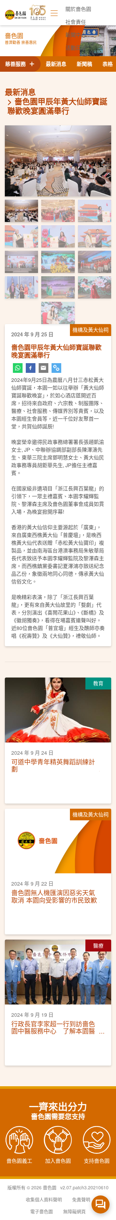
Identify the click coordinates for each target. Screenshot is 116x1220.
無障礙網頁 (74, 1211)
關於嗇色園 (78, 9)
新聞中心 (75, 34)
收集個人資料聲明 (44, 1199)
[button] (13, 160)
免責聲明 (81, 1199)
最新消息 (56, 64)
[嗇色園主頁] (16, 12)
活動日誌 (75, 47)
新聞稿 (84, 64)
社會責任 (75, 22)
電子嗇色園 (41, 1211)
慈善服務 (16, 64)
